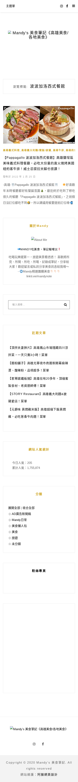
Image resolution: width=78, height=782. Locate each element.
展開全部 (14, 508)
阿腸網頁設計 (47, 774)
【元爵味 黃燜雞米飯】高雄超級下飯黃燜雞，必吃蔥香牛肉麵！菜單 (37, 413)
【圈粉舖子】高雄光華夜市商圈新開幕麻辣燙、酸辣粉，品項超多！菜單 (38, 366)
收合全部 (29, 508)
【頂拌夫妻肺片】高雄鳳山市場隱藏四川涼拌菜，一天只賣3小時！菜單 (38, 351)
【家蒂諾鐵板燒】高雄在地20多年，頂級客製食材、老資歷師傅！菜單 (38, 382)
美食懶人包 (19, 526)
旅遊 (15, 538)
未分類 (16, 544)
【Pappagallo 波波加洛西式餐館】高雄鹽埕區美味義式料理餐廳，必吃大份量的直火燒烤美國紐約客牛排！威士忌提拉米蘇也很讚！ (38, 163)
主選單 (10, 6)
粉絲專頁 (39, 570)
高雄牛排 (58, 150)
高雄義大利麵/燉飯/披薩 (36, 150)
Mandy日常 (19, 520)
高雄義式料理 (11, 150)
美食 (15, 532)
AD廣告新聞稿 (21, 514)
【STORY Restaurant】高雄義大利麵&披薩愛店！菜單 (37, 397)
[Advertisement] (39, 648)
